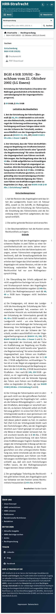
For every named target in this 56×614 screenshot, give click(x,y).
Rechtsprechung (28, 33)
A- (48, 4)
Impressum (22, 604)
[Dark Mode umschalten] (43, 4)
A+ (52, 4)
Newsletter (27, 583)
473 (27, 482)
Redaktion (8, 521)
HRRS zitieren (10, 510)
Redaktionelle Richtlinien (15, 517)
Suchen (7, 43)
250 (34, 372)
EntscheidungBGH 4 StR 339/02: (12, 50)
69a (17, 103)
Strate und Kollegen (10, 575)
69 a (17, 117)
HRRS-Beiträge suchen (13, 534)
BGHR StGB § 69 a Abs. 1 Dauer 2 (20, 339)
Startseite (11, 33)
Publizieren (9, 514)
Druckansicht (14, 56)
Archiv (6, 538)
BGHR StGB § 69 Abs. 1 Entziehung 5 (25, 386)
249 (30, 372)
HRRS (4, 583)
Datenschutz (33, 604)
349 (40, 288)
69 (7, 103)
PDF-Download (15, 60)
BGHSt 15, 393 (20, 135)
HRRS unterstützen (12, 507)
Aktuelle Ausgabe (11, 531)
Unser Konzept (10, 503)
